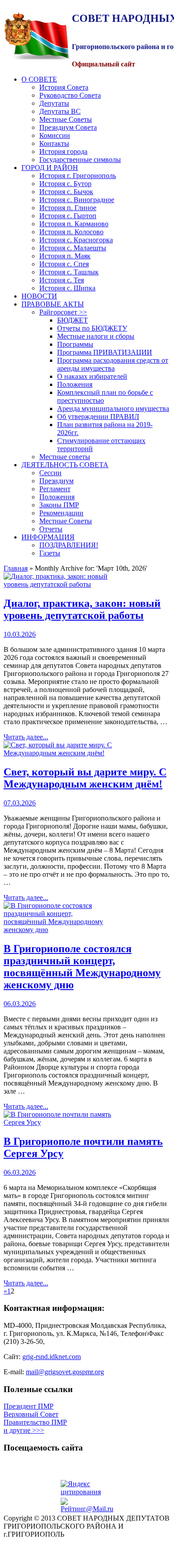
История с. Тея (61, 280)
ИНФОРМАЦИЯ (48, 537)
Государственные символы (80, 159)
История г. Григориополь (77, 175)
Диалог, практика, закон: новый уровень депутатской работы (82, 609)
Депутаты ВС (60, 111)
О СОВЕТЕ (39, 79)
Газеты (49, 553)
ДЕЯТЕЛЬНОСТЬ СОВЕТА (64, 464)
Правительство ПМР (35, 1422)
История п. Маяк (65, 256)
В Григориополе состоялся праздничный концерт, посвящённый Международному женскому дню (82, 967)
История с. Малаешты (72, 248)
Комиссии (54, 135)
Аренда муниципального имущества (113, 408)
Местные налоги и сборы (95, 336)
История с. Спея (64, 264)
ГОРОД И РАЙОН (49, 167)
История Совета (63, 87)
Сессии (50, 473)
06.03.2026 (20, 1003)
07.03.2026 (20, 803)
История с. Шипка (67, 288)
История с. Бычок (66, 191)
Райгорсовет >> (63, 312)
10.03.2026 (20, 634)
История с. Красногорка (76, 240)
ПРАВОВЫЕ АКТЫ (52, 304)
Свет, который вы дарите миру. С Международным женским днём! (85, 778)
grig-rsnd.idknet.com (51, 1356)
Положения (74, 384)
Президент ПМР (29, 1406)
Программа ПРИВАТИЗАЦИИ (104, 352)
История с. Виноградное (76, 199)
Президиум (56, 481)
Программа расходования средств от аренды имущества (112, 364)
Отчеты (50, 529)
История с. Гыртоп (67, 216)
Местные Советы (65, 119)
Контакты (54, 143)
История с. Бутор (65, 183)
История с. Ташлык (69, 272)
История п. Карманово (73, 224)
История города (63, 151)
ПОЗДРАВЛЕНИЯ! (68, 545)
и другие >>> (24, 1430)
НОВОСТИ (39, 296)
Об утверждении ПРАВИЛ (98, 416)
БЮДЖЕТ (72, 320)
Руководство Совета (70, 95)
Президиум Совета (68, 127)
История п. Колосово (71, 232)
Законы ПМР (59, 505)
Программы (75, 344)
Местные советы (64, 456)
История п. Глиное (67, 207)
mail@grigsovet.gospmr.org (65, 1372)
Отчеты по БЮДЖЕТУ (92, 328)
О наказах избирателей (92, 376)
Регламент (54, 489)
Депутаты (54, 103)
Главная (16, 568)
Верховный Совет (31, 1414)
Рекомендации (61, 513)
